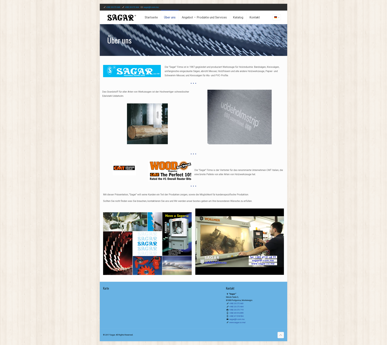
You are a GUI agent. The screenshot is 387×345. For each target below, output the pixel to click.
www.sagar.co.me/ (237, 322)
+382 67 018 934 (236, 316)
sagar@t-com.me (151, 7)
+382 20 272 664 (132, 7)
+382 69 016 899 (236, 313)
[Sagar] (121, 17)
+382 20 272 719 (236, 310)
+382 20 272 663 (113, 7)
